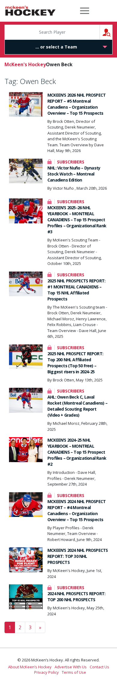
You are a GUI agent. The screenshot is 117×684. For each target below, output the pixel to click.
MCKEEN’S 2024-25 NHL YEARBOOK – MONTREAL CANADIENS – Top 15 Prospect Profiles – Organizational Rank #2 (76, 452)
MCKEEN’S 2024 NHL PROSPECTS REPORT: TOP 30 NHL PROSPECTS (77, 556)
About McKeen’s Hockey (30, 667)
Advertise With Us (71, 667)
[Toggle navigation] (84, 10)
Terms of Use (74, 672)
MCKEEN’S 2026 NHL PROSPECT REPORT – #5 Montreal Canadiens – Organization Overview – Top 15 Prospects (76, 104)
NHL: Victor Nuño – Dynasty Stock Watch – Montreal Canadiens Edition (73, 174)
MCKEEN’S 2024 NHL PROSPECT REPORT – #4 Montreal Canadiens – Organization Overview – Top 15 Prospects (76, 510)
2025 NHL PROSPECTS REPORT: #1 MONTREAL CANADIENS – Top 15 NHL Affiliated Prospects (76, 290)
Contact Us (99, 667)
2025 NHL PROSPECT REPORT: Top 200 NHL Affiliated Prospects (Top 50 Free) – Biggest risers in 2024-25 (75, 363)
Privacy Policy (46, 672)
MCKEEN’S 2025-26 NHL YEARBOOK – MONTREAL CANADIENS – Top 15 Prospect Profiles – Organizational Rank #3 (76, 220)
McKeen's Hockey (30, 10)
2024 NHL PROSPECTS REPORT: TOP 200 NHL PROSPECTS (76, 596)
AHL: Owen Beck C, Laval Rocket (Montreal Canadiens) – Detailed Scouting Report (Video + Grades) (77, 406)
